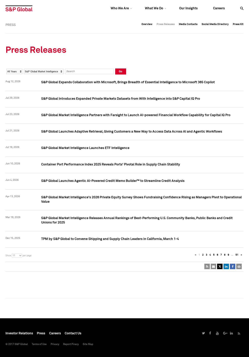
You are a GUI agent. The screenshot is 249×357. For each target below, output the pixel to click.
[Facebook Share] (232, 266)
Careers (219, 8)
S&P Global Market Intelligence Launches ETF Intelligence (85, 148)
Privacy (55, 344)
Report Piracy (71, 344)
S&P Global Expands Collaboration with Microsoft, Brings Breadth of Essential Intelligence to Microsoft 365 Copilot (128, 82)
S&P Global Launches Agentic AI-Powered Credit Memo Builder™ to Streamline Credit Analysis (112, 181)
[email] (213, 266)
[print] (239, 266)
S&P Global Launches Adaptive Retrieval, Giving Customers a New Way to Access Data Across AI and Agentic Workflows (131, 131)
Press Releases (166, 24)
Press (41, 333)
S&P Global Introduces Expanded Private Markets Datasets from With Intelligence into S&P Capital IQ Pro (120, 98)
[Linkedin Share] (226, 266)
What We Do (154, 8)
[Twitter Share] (220, 266)
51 (237, 255)
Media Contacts (188, 24)
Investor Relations (19, 333)
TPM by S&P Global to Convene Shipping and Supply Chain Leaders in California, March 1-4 (110, 239)
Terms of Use (39, 344)
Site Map (88, 344)
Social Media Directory (215, 24)
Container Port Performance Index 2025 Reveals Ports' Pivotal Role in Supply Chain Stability (110, 164)
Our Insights (188, 8)
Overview (146, 24)
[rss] (207, 266)
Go (120, 71)
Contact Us (73, 333)
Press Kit (238, 24)
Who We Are (120, 8)
